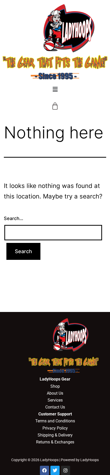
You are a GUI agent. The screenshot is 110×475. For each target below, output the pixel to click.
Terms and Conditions (55, 421)
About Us (55, 393)
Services (55, 400)
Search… (13, 218)
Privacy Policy (55, 428)
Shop (55, 386)
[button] (55, 89)
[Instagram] (65, 470)
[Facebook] (44, 470)
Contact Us (55, 407)
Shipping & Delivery (55, 435)
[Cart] (55, 106)
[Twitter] (55, 470)
